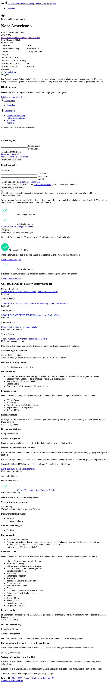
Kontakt (10, 123)
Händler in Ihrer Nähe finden (13, 97)
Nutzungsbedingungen (16, 118)
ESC (7, 230)
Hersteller (11, 8)
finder (10, 100)
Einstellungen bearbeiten (22, 226)
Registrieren (18, 187)
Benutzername (33, 146)
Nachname (43, 176)
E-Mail (41, 179)
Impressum (11, 120)
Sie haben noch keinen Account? (15, 157)
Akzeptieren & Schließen (12, 680)
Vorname (42, 173)
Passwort (33, 149)
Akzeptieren (6, 226)
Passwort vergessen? (10, 154)
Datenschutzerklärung (16, 115)
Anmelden (17, 159)
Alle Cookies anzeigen (11, 259)
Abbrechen (6, 159)
